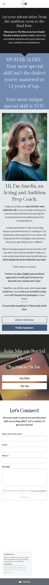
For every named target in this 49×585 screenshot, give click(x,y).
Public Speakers (24, 327)
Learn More (8, 564)
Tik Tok (24, 386)
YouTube (24, 378)
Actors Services (24, 319)
